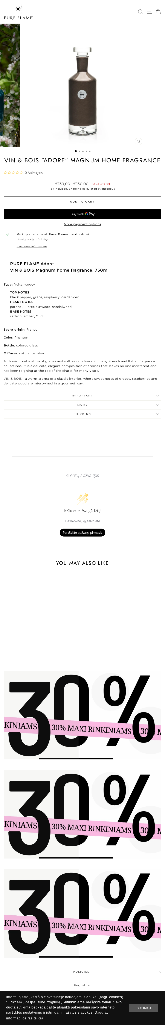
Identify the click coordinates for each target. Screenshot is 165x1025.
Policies (81, 971)
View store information (32, 246)
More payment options (82, 224)
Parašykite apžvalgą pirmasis (82, 533)
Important (82, 395)
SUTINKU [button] (144, 1008)
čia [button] (40, 1018)
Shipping (75, 188)
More (82, 404)
